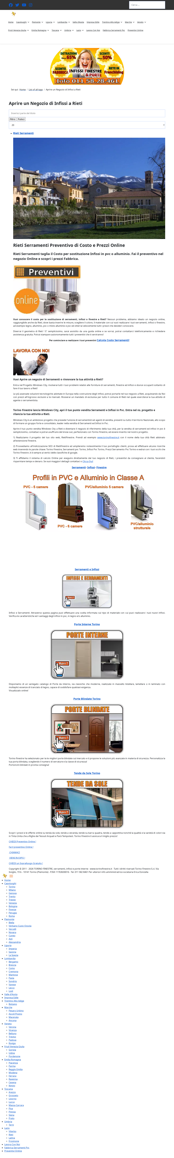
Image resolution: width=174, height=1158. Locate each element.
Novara (12, 932)
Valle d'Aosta (78, 22)
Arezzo (12, 1092)
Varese (12, 984)
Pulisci (21, 119)
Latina (12, 1137)
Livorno (12, 1098)
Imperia (13, 948)
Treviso (12, 1036)
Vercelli (12, 929)
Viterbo (12, 1131)
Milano (12, 889)
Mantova (13, 974)
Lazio (78, 30)
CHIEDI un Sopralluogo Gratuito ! (26, 863)
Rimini (12, 1085)
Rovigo (12, 1043)
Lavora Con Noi (93, 30)
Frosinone (14, 1141)
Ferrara (12, 1075)
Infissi (91, 467)
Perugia (13, 912)
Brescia (12, 964)
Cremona (13, 971)
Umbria (67, 30)
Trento (12, 896)
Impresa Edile (93, 22)
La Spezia (13, 955)
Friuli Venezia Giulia (17, 30)
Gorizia (12, 1049)
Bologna (13, 906)
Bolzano (13, 1004)
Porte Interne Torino (87, 624)
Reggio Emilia (16, 1069)
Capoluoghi (21, 22)
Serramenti (79, 467)
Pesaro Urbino (16, 1010)
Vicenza (13, 1030)
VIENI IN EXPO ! (17, 857)
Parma (12, 1066)
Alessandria (15, 942)
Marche (128, 22)
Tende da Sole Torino (87, 773)
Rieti (11, 1134)
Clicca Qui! (88, 461)
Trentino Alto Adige (111, 22)
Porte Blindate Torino (87, 698)
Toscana (55, 30)
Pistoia (12, 1111)
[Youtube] (24, 5)
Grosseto (13, 1095)
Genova (13, 893)
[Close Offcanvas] (11, 876)
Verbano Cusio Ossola (20, 925)
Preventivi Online (135, 30)
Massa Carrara (16, 1105)
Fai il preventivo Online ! (21, 846)
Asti (11, 938)
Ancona (12, 1020)
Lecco (12, 987)
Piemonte (36, 22)
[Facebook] (11, 5)
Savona (12, 951)
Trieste (12, 899)
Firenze (12, 909)
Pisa (11, 1108)
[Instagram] (30, 5)
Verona (12, 1026)
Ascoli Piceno (15, 1013)
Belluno (12, 1033)
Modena (13, 1072)
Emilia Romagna (39, 30)
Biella (11, 922)
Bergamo (13, 961)
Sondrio (13, 981)
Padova (12, 1040)
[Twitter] (17, 5)
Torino (12, 886)
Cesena (12, 1082)
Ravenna (13, 1079)
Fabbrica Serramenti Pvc (114, 30)
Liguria (49, 22)
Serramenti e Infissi (87, 569)
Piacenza (13, 1062)
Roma (12, 916)
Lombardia (62, 22)
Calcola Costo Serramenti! (113, 340)
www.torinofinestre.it (108, 437)
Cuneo (12, 935)
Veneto (140, 22)
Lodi (11, 991)
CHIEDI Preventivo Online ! (22, 841)
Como (12, 968)
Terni (11, 1124)
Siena (11, 1115)
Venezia (13, 902)
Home (10, 22)
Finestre (101, 467)
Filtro (12, 119)
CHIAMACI (14, 852)
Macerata (13, 1017)
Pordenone (14, 1056)
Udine (12, 1053)
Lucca (12, 1102)
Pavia (11, 978)
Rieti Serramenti (23, 133)
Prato (11, 1118)
